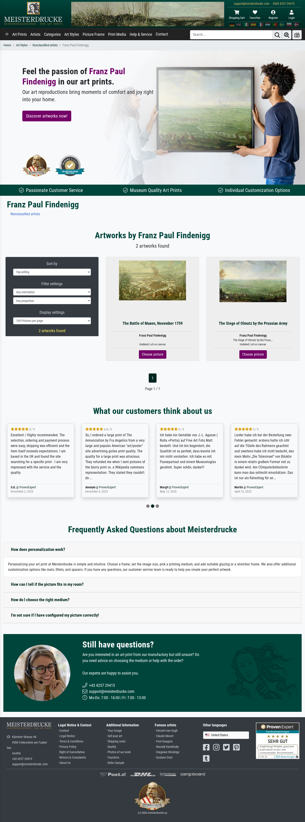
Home (7, 45)
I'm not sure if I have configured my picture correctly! (55, 615)
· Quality (111, 747)
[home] (6, 34)
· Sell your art (114, 736)
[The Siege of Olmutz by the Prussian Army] (252, 281)
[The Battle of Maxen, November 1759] (152, 280)
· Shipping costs (115, 741)
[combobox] (226, 735)
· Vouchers (112, 757)
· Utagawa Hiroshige (167, 752)
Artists (35, 34)
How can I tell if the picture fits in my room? (47, 584)
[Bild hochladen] (297, 34)
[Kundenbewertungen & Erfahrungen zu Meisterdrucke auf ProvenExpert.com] (70, 165)
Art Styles (71, 34)
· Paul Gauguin (164, 741)
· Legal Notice (66, 736)
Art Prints (19, 34)
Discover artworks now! (46, 116)
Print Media (117, 34)
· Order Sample (115, 763)
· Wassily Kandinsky (167, 747)
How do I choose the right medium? (40, 599)
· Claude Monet (164, 736)
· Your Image (114, 731)
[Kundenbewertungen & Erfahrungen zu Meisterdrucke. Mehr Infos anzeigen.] (277, 740)
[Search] (277, 34)
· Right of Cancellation (71, 752)
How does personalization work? (38, 549)
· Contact (63, 731)
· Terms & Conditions (70, 741)
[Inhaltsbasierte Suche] (286, 34)
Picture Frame (93, 34)
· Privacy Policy (67, 747)
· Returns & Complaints (72, 757)
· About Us (64, 763)
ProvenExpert (27, 487)
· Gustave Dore (164, 757)
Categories (52, 34)
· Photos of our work (118, 752)
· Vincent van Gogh (166, 731)
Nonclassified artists (45, 45)
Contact (162, 34)
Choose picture (152, 354)
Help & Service (141, 34)
